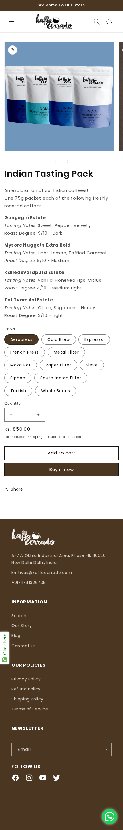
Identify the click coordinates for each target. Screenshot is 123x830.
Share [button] (17, 489)
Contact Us (23, 646)
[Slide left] (55, 162)
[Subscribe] (105, 749)
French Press (24, 352)
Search (19, 616)
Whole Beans (55, 391)
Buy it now (61, 469)
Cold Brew (58, 339)
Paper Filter (58, 365)
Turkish (18, 391)
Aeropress (21, 339)
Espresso (94, 339)
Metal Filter (66, 352)
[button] (11, 21)
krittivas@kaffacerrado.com (41, 572)
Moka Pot (20, 365)
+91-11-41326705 (28, 582)
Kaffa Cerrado (51, 823)
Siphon (17, 378)
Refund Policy (26, 689)
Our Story (21, 625)
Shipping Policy (27, 699)
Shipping (35, 437)
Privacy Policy (26, 679)
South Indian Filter (60, 378)
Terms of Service (29, 709)
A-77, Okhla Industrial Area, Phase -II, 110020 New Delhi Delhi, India (58, 559)
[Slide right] (67, 162)
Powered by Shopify (82, 823)
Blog (15, 635)
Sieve (92, 365)
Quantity (12, 403)
